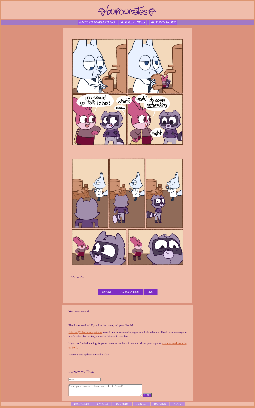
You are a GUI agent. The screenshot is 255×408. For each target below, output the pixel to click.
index (130, 291)
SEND (147, 395)
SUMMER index (132, 22)
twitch (141, 403)
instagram (81, 403)
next (150, 291)
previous (106, 291)
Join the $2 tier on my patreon (85, 332)
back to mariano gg (97, 22)
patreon (160, 403)
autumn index (163, 22)
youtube (122, 403)
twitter (102, 403)
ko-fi (177, 403)
